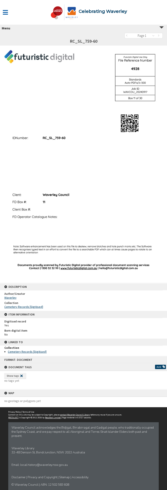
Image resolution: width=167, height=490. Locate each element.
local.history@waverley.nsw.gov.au (44, 465)
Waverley (10, 298)
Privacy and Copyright (43, 477)
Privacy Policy (14, 411)
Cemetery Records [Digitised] (23, 307)
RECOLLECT (13, 417)
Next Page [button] (159, 35)
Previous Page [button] (128, 35)
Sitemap (64, 477)
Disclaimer (19, 477)
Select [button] (154, 35)
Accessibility (80, 477)
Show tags (13, 375)
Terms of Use (28, 411)
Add (159, 366)
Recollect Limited (53, 417)
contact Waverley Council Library (75, 414)
